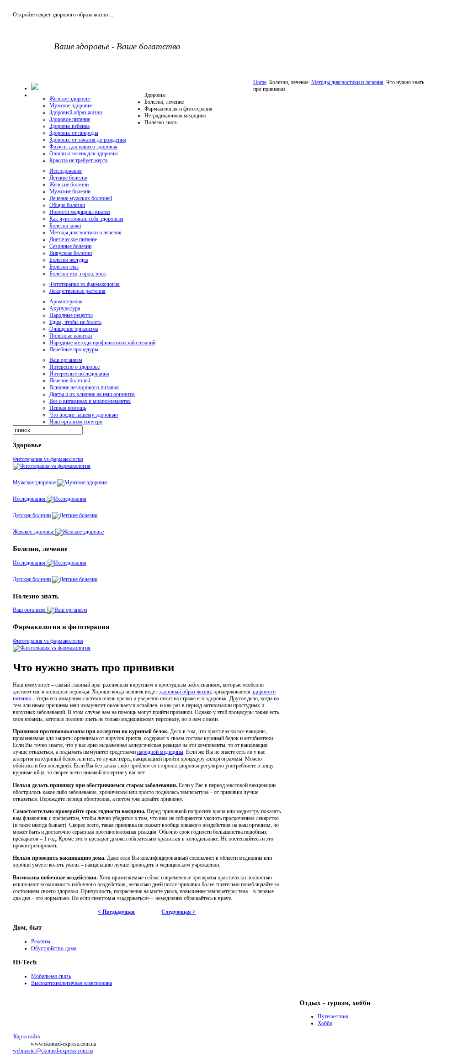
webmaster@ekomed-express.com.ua (53, 1050)
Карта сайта (26, 1036)
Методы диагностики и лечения (347, 82)
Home (259, 82)
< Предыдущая (116, 912)
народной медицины (160, 752)
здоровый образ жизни (185, 691)
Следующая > (178, 912)
